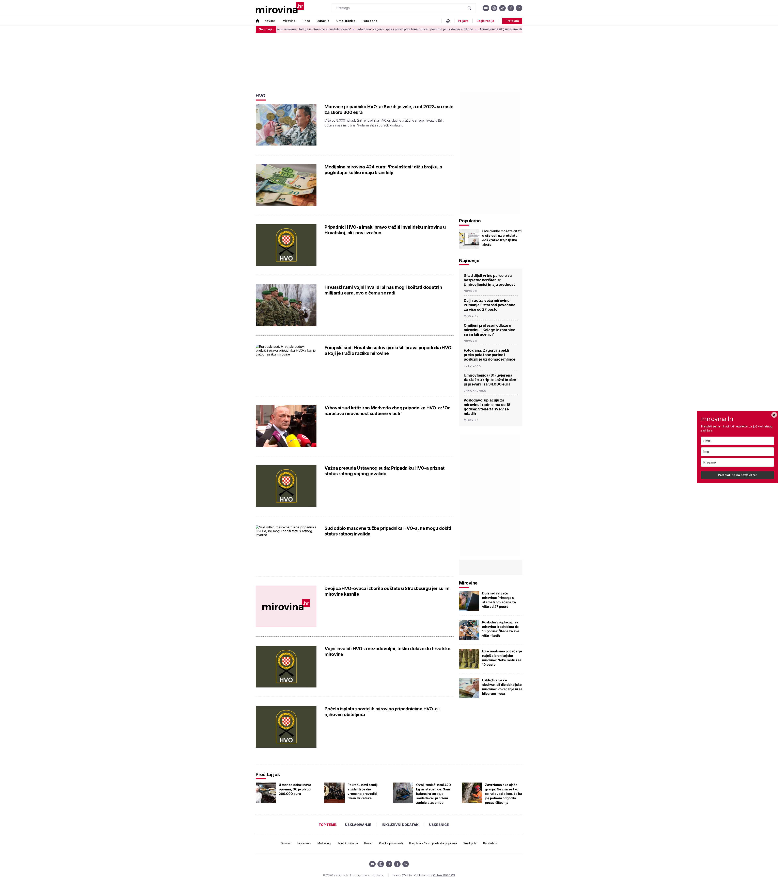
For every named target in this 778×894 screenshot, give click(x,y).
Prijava (463, 20)
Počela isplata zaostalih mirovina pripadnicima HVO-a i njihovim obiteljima (382, 711)
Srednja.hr (470, 843)
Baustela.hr (490, 843)
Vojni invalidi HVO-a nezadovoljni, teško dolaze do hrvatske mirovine (387, 651)
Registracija (485, 20)
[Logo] (280, 8)
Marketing (324, 843)
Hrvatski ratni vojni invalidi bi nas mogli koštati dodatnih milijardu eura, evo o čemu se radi (383, 290)
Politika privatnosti (391, 843)
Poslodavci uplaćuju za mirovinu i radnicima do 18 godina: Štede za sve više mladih (487, 407)
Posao (368, 843)
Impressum (304, 843)
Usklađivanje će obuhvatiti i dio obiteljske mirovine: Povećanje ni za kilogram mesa (502, 687)
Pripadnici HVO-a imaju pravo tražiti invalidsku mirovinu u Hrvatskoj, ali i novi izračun (385, 229)
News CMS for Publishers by (424, 875)
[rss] (519, 8)
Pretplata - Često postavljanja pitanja (433, 843)
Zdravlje (323, 20)
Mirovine (289, 20)
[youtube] (486, 8)
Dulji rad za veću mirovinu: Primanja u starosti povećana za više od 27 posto (489, 305)
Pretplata (512, 20)
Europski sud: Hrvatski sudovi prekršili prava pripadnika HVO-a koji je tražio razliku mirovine (389, 350)
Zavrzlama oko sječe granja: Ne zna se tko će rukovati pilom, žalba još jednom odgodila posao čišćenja (503, 794)
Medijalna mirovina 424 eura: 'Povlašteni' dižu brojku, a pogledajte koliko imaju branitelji (383, 169)
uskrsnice (439, 825)
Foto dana (369, 20)
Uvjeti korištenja (347, 843)
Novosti (270, 20)
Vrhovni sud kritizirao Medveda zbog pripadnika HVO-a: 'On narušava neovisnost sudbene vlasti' (387, 410)
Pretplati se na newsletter (737, 475)
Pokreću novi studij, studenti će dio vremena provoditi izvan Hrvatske (362, 791)
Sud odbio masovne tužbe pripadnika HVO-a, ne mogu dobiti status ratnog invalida (388, 531)
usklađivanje (358, 825)
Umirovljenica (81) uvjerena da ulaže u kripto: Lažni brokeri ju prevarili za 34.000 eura (493, 29)
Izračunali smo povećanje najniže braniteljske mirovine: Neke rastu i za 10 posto (502, 658)
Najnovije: (266, 29)
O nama (286, 843)
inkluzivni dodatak (400, 825)
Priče (306, 20)
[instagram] (494, 8)
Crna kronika (345, 20)
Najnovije (469, 260)
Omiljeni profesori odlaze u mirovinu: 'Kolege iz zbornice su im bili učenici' (489, 329)
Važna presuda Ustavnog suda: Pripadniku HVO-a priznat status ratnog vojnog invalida (384, 470)
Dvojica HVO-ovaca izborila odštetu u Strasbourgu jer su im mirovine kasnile (387, 591)
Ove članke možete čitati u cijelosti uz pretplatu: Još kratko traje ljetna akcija (502, 237)
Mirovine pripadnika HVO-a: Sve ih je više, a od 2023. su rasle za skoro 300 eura (389, 109)
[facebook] (511, 8)
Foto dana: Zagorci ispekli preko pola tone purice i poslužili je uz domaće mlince (367, 29)
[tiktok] (502, 8)
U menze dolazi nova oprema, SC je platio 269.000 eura (295, 789)
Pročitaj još (268, 774)
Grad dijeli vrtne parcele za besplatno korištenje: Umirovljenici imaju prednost (489, 280)
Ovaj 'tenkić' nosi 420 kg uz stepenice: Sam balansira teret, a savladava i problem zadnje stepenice (433, 794)
